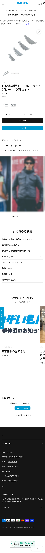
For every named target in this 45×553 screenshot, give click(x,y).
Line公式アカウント (12, 476)
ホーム (4, 10)
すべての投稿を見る (22, 302)
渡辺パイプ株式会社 (16, 457)
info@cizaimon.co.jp (13, 466)
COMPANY (7, 443)
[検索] (39, 4)
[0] (42, 4)
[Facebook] (3, 145)
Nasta (6, 105)
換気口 (13, 105)
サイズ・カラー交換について (13, 262)
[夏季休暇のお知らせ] (20, 324)
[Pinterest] (12, 145)
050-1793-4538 (12, 461)
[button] (22, 128)
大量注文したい (8, 256)
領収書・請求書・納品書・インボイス (17, 239)
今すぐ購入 (22, 121)
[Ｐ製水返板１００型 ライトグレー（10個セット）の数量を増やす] (9, 114)
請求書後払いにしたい (10, 245)
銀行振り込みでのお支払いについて (16, 251)
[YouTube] (4, 486)
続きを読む (6, 356)
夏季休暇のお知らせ (14, 351)
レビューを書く (22, 408)
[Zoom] (39, 32)
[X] (7, 145)
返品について (7, 268)
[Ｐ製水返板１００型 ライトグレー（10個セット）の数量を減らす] (3, 114)
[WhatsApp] (16, 145)
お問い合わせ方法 (9, 279)
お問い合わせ (12, 481)
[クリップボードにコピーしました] (20, 145)
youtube (8, 471)
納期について (7, 274)
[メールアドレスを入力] (41, 507)
